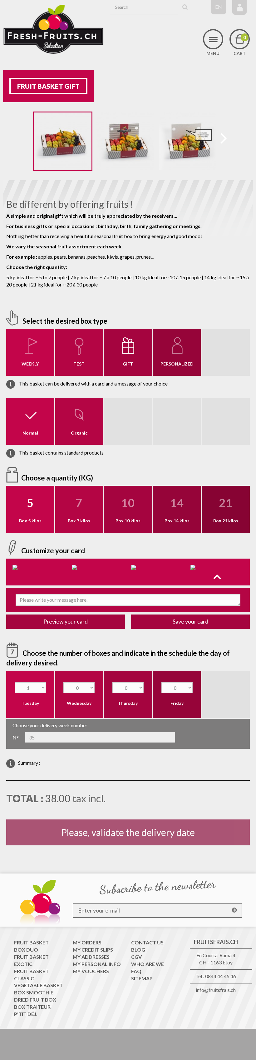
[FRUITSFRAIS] (53, 29)
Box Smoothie (33, 992)
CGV (136, 957)
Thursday (128, 703)
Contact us (147, 942)
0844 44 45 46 (220, 976)
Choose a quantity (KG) (57, 477)
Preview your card (65, 621)
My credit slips (93, 950)
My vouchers (91, 971)
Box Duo (26, 950)
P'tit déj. (25, 1014)
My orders (87, 942)
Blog (138, 950)
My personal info (97, 964)
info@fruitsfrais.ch (216, 990)
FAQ (136, 971)
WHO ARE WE (147, 964)
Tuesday (30, 703)
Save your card (190, 621)
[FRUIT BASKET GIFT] (62, 141)
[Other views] (28, 142)
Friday (177, 703)
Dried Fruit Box (35, 1000)
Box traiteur (32, 1007)
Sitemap (142, 978)
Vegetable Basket (38, 985)
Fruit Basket (31, 942)
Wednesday (79, 703)
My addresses (91, 957)
